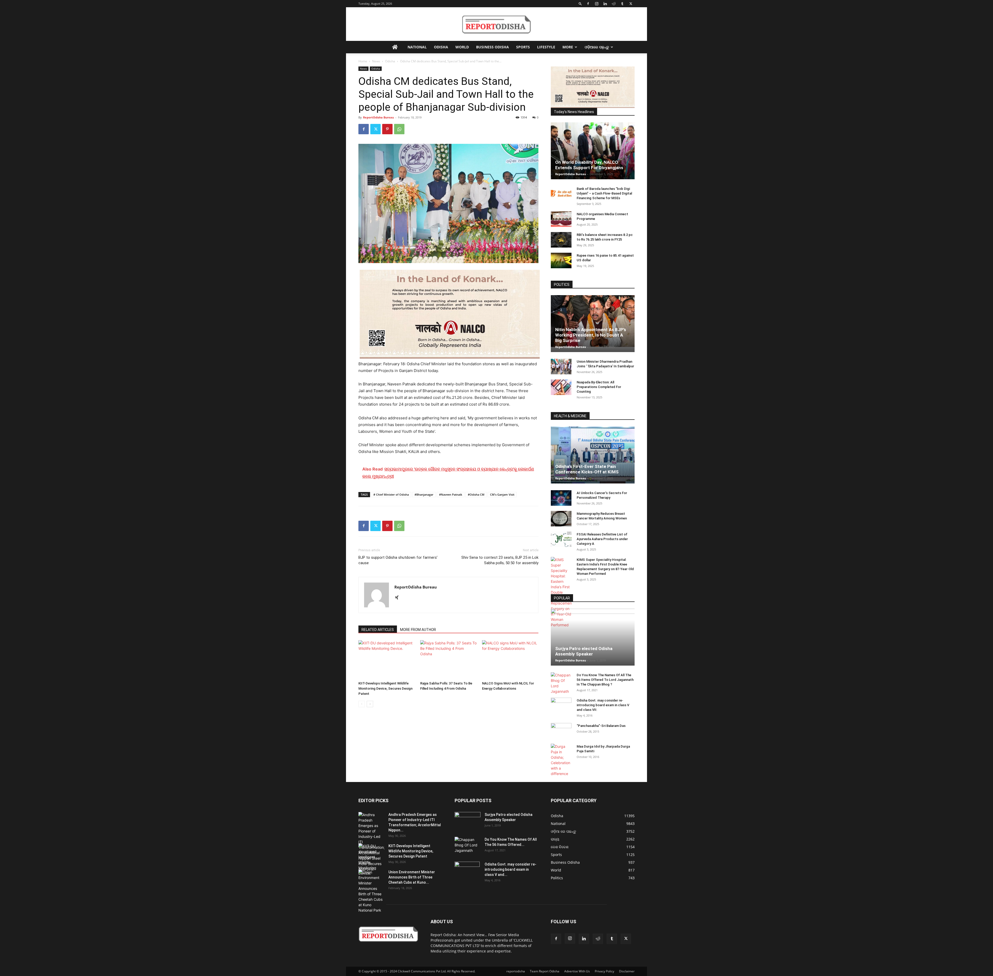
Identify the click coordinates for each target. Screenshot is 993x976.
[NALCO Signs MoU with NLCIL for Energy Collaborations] (510, 659)
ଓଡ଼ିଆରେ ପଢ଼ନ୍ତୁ (597, 46)
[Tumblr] (622, 3)
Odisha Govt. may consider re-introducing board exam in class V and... (510, 869)
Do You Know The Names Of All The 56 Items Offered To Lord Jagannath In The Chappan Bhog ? (605, 679)
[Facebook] (588, 3)
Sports (523, 46)
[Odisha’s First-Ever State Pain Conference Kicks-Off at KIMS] (593, 457)
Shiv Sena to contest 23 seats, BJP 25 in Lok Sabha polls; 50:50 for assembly (499, 560)
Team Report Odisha (544, 971)
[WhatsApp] (399, 129)
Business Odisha (492, 46)
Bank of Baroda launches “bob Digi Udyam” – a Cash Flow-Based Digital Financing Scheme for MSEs (604, 193)
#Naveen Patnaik (450, 494)
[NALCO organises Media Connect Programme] (561, 219)
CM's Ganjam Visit (502, 494)
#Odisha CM (476, 494)
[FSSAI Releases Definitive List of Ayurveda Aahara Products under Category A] (561, 539)
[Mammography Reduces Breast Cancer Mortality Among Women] (561, 518)
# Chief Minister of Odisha (391, 494)
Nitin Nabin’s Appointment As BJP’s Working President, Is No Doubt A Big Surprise (590, 335)
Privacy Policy (604, 971)
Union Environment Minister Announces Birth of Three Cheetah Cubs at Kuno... (411, 877)
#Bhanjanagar (424, 494)
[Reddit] (614, 3)
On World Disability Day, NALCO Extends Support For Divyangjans (589, 165)
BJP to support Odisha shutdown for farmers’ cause (398, 560)
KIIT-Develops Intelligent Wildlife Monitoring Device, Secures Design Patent (385, 688)
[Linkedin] (605, 3)
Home (362, 61)
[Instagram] (596, 3)
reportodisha (515, 971)
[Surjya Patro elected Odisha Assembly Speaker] (593, 637)
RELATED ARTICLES (378, 630)
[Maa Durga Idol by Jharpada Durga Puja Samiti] (561, 760)
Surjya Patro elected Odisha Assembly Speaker (583, 651)
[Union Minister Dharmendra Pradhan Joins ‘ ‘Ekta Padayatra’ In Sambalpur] (561, 366)
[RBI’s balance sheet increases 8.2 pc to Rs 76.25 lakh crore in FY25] (561, 240)
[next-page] (370, 704)
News (376, 61)
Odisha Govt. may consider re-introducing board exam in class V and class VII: (603, 705)
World (462, 46)
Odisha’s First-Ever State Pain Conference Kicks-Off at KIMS (587, 469)
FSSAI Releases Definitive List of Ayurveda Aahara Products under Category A (602, 539)
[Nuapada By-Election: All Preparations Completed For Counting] (561, 387)
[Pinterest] (387, 129)
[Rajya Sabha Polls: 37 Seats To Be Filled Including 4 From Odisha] (448, 659)
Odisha (441, 46)
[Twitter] (631, 3)
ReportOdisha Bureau (378, 117)
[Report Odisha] (496, 24)
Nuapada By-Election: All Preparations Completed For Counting (599, 386)
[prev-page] (361, 704)
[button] (580, 3)
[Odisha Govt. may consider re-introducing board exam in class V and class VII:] (561, 705)
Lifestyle (546, 46)
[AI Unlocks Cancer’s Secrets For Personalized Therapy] (561, 498)
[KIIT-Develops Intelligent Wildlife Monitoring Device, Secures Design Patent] (386, 659)
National (417, 46)
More (567, 46)
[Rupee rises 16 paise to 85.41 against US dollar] (561, 260)
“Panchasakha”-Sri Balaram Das (601, 726)
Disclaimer (627, 971)
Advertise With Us (577, 971)
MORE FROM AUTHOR (418, 630)
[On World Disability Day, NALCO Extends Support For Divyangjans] (593, 156)
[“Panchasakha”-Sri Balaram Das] (561, 735)
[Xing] (398, 598)
